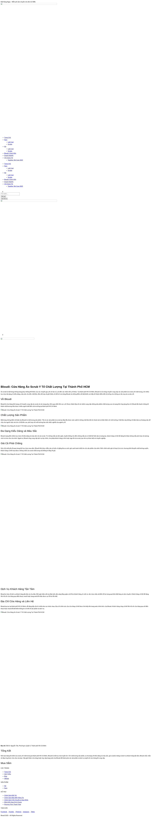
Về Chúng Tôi (8, 158)
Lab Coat (10, 142)
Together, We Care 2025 (15, 160)
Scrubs (10, 144)
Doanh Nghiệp (8, 155)
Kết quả (3, 196)
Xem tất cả (4, 198)
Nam (5, 140)
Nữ (5, 146)
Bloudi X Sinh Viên (10, 153)
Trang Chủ (7, 137)
